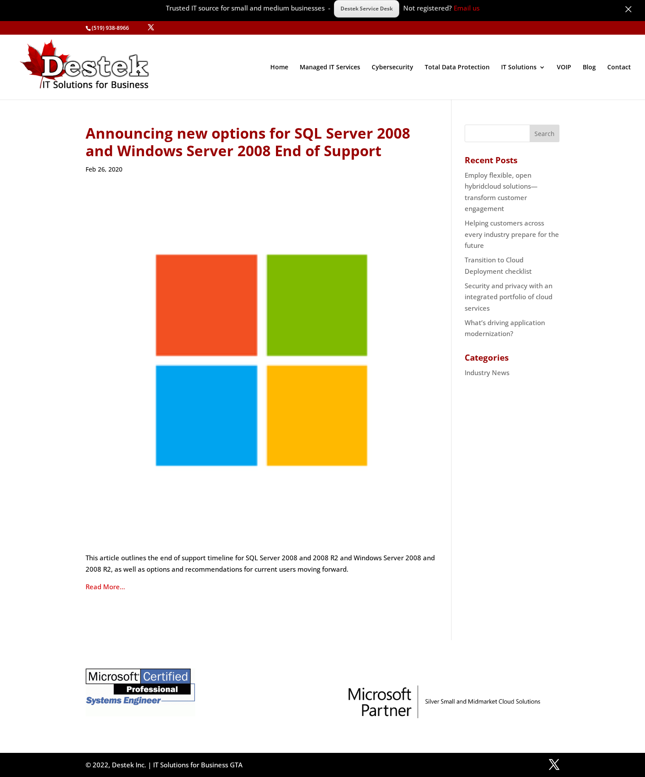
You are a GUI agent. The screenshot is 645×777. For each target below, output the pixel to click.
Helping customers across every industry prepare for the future (512, 234)
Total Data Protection (457, 67)
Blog (589, 67)
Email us (467, 8)
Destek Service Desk (366, 8)
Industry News (487, 372)
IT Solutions (519, 67)
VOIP (564, 67)
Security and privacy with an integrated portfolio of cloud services (508, 296)
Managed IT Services (330, 67)
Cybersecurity (392, 67)
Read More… (105, 586)
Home (279, 67)
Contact (619, 67)
